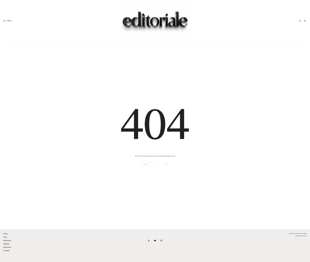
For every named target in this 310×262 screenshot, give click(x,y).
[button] (7, 20)
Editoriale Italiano (294, 233)
